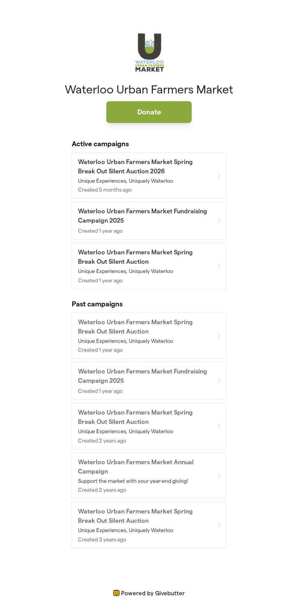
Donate (149, 112)
